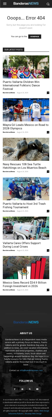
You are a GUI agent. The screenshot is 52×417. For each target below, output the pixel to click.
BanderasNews (9, 93)
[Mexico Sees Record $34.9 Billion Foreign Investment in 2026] (26, 267)
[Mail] (22, 389)
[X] (30, 389)
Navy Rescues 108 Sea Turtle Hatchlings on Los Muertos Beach (24, 166)
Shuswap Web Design (33, 413)
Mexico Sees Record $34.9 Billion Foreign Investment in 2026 (24, 284)
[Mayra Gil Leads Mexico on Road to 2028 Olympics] (26, 109)
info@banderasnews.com (31, 370)
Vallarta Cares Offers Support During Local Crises (22, 244)
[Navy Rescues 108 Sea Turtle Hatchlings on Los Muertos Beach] (26, 149)
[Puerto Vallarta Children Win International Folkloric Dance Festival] (26, 66)
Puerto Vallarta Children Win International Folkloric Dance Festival (21, 85)
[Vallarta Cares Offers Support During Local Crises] (26, 228)
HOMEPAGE (34, 37)
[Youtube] (37, 389)
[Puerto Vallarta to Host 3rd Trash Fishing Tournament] (26, 188)
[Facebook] (15, 389)
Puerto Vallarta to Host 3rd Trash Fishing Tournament (24, 205)
